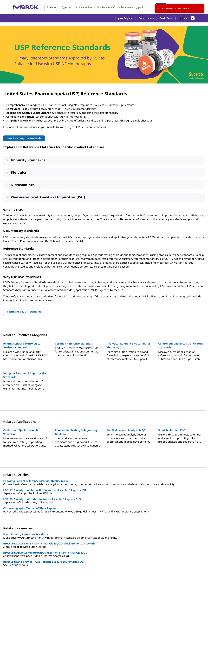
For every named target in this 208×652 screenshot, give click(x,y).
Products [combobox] (51, 7)
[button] (124, 18)
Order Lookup (146, 18)
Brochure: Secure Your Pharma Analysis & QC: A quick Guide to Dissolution (50, 543)
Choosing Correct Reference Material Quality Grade (36, 481)
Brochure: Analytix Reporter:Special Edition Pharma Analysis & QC (45, 552)
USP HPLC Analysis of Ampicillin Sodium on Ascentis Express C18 (44, 490)
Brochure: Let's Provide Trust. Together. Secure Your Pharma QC (43, 561)
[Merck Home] (25, 7)
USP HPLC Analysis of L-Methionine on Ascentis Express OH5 (42, 499)
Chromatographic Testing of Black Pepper (29, 508)
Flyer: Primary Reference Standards (26, 534)
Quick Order (166, 18)
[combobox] (105, 7)
